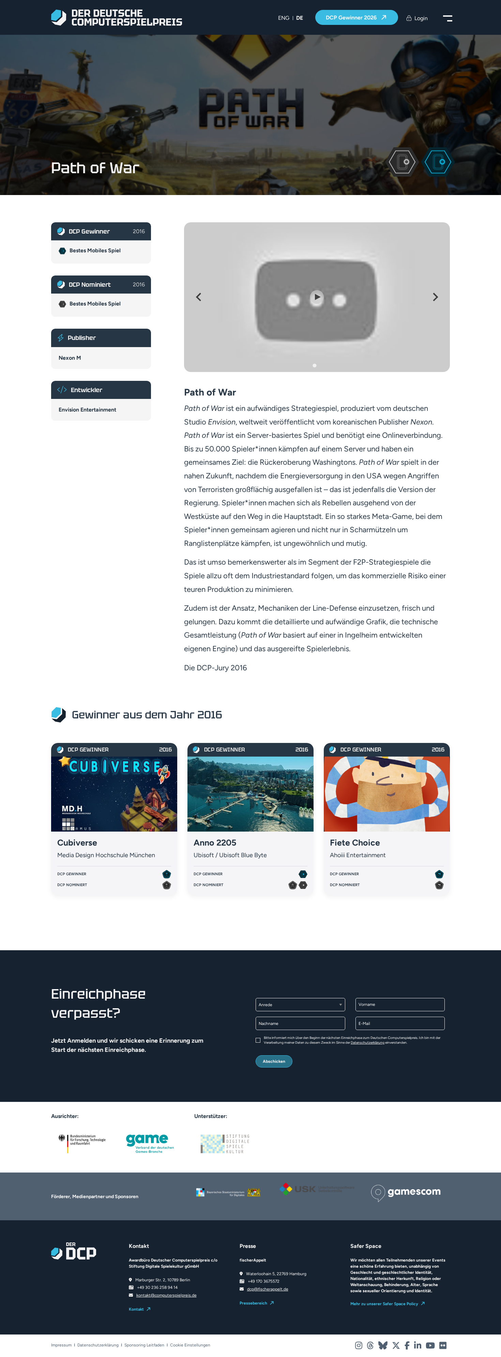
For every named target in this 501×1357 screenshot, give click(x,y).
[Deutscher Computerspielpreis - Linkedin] (418, 1347)
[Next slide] (434, 296)
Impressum (61, 1345)
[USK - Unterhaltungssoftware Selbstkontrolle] (316, 1189)
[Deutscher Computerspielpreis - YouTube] (431, 1347)
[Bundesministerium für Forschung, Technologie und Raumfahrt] (81, 1143)
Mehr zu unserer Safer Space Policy (384, 1303)
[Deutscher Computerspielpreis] (116, 18)
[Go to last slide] (199, 296)
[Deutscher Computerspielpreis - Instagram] (359, 1347)
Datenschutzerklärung (367, 1042)
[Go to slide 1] (314, 365)
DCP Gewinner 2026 (352, 17)
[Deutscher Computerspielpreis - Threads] (371, 1347)
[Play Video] (317, 297)
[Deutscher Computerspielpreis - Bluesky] (383, 1347)
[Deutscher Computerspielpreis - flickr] (442, 1347)
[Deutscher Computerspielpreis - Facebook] (408, 1347)
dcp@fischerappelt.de (267, 1289)
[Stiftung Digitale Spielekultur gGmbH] (225, 1143)
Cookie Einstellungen (190, 1345)
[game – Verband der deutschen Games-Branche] (150, 1143)
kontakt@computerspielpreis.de (166, 1295)
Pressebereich (253, 1303)
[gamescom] (405, 1193)
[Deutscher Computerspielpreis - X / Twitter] (396, 1347)
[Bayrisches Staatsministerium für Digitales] (228, 1192)
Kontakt (136, 1309)
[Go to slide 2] (319, 365)
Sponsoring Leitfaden (144, 1345)
